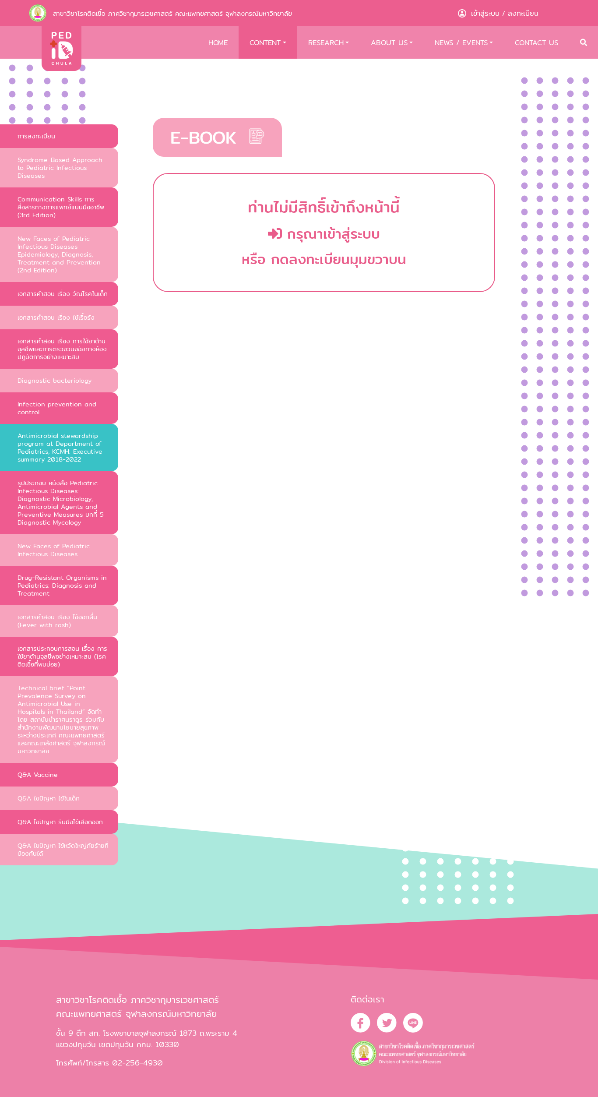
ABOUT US (389, 42)
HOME (218, 42)
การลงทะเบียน (36, 136)
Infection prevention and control (57, 408)
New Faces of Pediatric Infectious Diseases (54, 550)
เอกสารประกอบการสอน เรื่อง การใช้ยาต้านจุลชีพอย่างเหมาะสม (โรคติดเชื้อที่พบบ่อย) (62, 656)
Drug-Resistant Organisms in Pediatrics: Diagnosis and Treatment (62, 585)
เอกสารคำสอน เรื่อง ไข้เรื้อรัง (56, 317)
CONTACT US (536, 42)
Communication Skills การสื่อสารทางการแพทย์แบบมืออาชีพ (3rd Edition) (61, 207)
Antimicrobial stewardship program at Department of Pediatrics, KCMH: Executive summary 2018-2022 (60, 447)
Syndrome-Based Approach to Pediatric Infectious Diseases (60, 167)
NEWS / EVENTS (461, 42)
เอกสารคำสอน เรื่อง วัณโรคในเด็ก (63, 294)
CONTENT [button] (265, 42)
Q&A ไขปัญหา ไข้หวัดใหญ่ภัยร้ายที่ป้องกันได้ (63, 849)
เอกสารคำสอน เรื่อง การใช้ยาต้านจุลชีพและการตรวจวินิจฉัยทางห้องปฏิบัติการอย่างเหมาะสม (62, 349)
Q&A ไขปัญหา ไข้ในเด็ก (49, 798)
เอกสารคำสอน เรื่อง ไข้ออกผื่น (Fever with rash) (57, 621)
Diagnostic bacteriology (54, 380)
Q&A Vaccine (38, 774)
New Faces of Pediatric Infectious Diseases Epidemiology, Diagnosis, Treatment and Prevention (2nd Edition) (59, 254)
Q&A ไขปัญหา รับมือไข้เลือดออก (60, 822)
